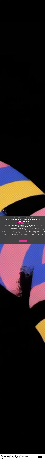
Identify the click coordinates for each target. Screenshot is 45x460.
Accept (40, 457)
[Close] (43, 457)
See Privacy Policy (8, 458)
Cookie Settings (34, 457)
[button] (23, 241)
